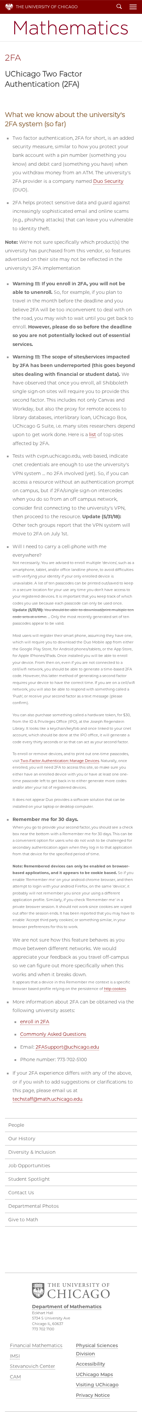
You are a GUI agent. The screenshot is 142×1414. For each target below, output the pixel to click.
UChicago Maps (94, 1374)
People (16, 1125)
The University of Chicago (47, 6)
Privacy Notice (93, 1395)
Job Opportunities (29, 1166)
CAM (15, 1377)
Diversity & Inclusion (31, 1152)
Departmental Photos (33, 1206)
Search (119, 7)
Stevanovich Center (32, 1366)
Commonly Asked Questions (53, 1034)
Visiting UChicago (97, 1385)
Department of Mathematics (71, 27)
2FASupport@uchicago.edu (67, 1047)
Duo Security (108, 181)
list (92, 435)
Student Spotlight (29, 1179)
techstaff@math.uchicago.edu (47, 1099)
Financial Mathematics (36, 1345)
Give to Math (23, 1220)
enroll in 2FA (34, 1022)
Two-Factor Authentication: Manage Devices (59, 760)
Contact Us (21, 1193)
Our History (21, 1139)
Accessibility (90, 1364)
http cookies (115, 988)
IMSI (15, 1356)
